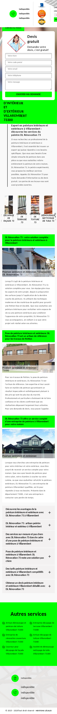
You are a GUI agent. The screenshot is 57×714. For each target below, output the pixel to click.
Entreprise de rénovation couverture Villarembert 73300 (16, 638)
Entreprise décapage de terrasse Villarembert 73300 (43, 626)
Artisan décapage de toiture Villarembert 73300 (42, 638)
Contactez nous (13, 28)
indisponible (24, 9)
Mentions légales (44, 711)
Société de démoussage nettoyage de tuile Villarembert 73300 (43, 650)
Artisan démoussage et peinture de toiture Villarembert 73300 (16, 626)
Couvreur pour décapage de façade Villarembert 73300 (15, 650)
